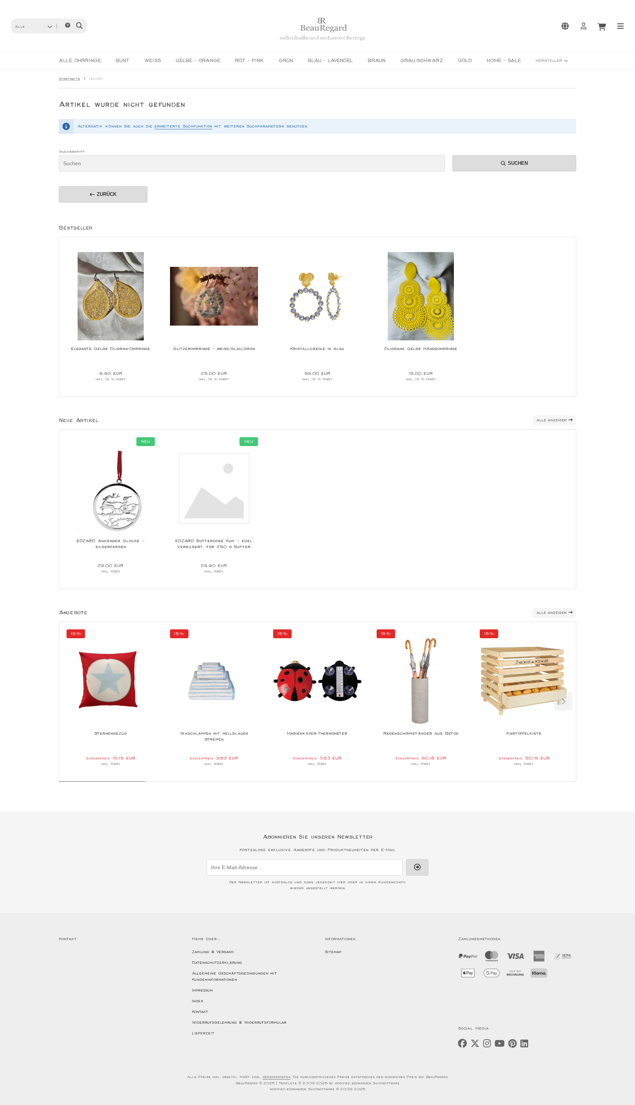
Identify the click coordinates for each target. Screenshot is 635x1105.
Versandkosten (276, 1077)
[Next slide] (563, 317)
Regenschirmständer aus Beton (420, 733)
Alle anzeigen (551, 420)
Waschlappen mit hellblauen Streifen (214, 736)
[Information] (67, 25)
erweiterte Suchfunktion (183, 126)
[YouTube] (500, 1044)
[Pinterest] (512, 1044)
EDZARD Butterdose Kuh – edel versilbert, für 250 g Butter (213, 544)
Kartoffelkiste (523, 733)
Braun (377, 61)
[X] (475, 1044)
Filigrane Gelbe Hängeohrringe (420, 348)
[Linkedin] (524, 1044)
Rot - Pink (249, 61)
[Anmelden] (583, 25)
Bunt (122, 61)
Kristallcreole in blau (317, 348)
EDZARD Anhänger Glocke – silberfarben (111, 544)
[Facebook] (462, 1044)
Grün (286, 61)
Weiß (152, 61)
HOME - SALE (504, 61)
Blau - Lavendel (330, 61)
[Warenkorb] (601, 25)
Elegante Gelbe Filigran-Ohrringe (110, 348)
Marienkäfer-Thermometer (317, 733)
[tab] (102, 786)
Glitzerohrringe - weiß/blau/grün (214, 348)
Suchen (514, 163)
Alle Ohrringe (80, 61)
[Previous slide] (72, 317)
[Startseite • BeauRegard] (322, 43)
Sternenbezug (110, 733)
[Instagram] (487, 1044)
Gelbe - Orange (198, 61)
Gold (465, 61)
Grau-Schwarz (421, 61)
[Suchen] (79, 26)
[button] (33, 26)
